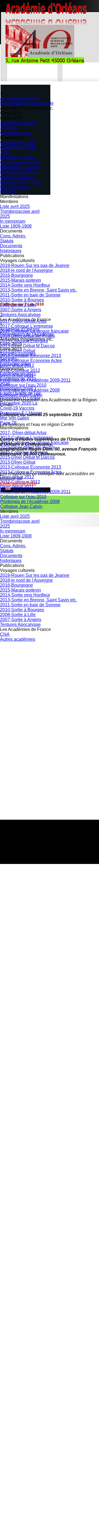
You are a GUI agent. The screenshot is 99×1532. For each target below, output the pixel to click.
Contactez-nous (15, 132)
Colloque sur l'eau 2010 (23, 385)
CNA (5, 634)
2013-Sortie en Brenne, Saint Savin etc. (38, 290)
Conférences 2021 (18, 142)
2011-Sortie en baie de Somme (30, 295)
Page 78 (8, 191)
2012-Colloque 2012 (20, 370)
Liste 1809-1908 (16, 226)
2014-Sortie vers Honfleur (25, 285)
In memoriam (12, 221)
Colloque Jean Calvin (21, 395)
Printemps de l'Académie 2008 (30, 390)
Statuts (6, 241)
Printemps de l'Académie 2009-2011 (35, 380)
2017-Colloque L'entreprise (26, 326)
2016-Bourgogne (16, 275)
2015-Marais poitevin (20, 280)
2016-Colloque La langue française (34, 331)
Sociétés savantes (18, 122)
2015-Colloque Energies (24, 341)
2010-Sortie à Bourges (22, 609)
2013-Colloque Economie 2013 (30, 355)
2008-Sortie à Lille (18, 614)
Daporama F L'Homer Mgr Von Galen (21, 184)
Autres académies (17, 639)
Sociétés (8, 127)
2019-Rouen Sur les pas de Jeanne (34, 265)
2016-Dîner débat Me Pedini (27, 336)
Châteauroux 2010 (18, 483)
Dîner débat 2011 (17, 375)
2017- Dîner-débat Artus (23, 321)
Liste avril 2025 (15, 206)
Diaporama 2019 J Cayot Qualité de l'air (20, 159)
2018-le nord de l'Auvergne (26, 270)
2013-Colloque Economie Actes (31, 360)
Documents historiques (11, 248)
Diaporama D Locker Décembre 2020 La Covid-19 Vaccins (20, 172)
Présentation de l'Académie (27, 103)
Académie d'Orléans (20, 98)
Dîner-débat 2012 (17, 365)
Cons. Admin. (13, 236)
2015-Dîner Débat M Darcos (27, 345)
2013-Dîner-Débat (17, 350)
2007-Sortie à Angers (20, 619)
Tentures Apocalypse (20, 624)
